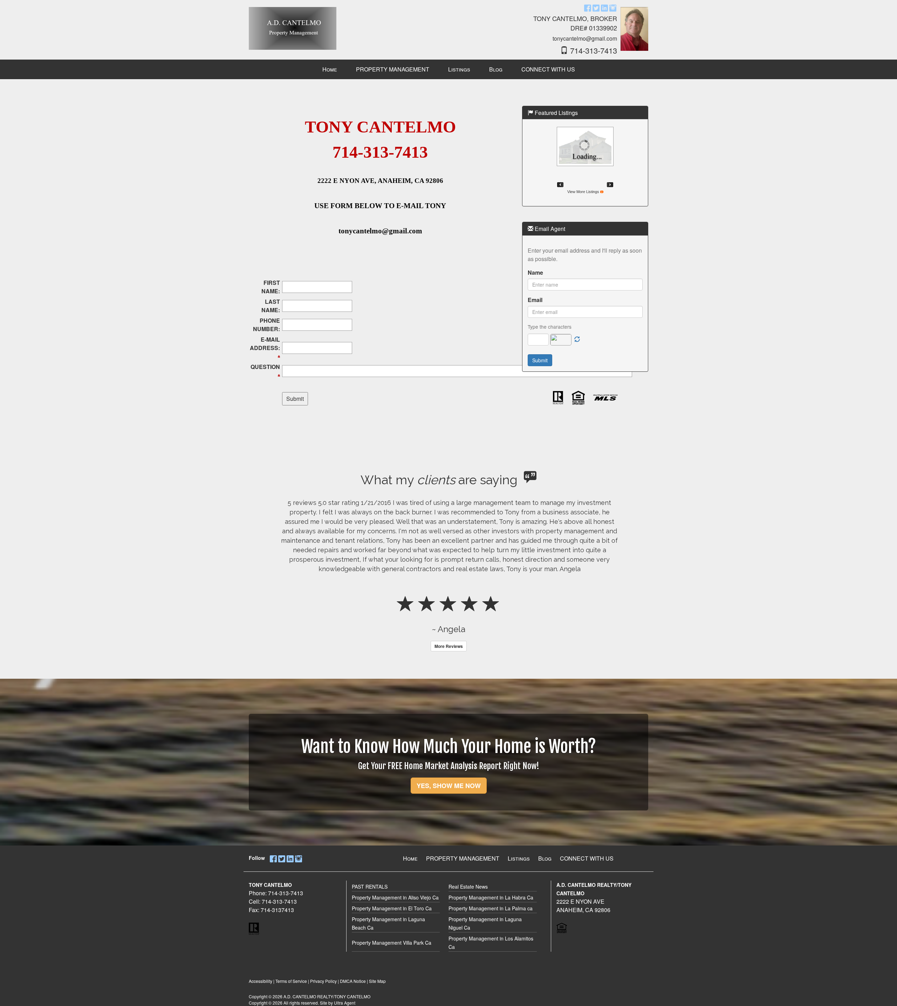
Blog (545, 858)
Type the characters (549, 326)
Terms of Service (291, 981)
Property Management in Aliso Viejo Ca (395, 897)
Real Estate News (468, 886)
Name (535, 272)
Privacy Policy (323, 981)
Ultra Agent (344, 1003)
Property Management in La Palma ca (490, 908)
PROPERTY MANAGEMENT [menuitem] (392, 69)
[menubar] (449, 69)
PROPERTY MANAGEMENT (462, 858)
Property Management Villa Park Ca (391, 942)
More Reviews (448, 646)
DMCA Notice (353, 981)
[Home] (292, 25)
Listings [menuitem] (459, 69)
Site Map (377, 981)
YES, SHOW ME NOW (449, 785)
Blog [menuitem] (495, 69)
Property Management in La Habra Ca (490, 897)
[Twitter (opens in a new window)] (596, 8)
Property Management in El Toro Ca (392, 908)
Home (410, 858)
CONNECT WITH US (587, 858)
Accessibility (260, 981)
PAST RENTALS (370, 886)
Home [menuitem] (329, 69)
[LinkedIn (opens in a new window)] (604, 8)
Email (535, 300)
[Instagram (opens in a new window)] (613, 8)
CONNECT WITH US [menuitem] (548, 69)
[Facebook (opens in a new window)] (587, 8)
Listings (519, 858)
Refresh (577, 339)
